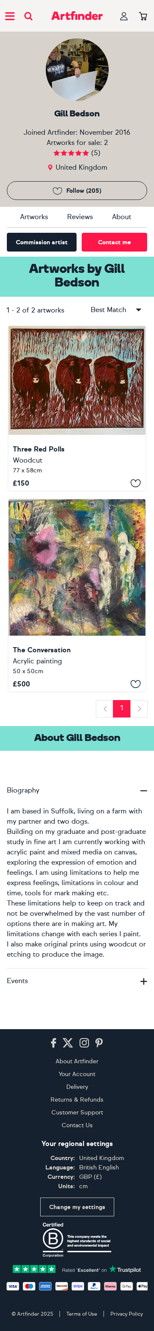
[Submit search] (28, 16)
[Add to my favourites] (135, 483)
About (121, 217)
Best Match (108, 310)
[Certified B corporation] (77, 1240)
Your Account (77, 1074)
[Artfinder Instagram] (84, 1043)
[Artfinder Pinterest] (99, 1043)
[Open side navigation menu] (10, 16)
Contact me (114, 242)
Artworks (34, 217)
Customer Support (77, 1112)
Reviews (80, 217)
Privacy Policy (126, 1314)
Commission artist (42, 242)
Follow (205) (83, 190)
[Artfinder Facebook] (53, 1043)
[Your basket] (143, 16)
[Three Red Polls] (77, 408)
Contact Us (77, 1125)
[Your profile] (124, 16)
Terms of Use (81, 1314)
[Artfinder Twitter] (67, 1043)
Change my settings (77, 1207)
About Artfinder (77, 1061)
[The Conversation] (77, 595)
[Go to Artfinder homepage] (77, 16)
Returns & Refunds (77, 1099)
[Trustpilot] (77, 1268)
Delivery (77, 1087)
